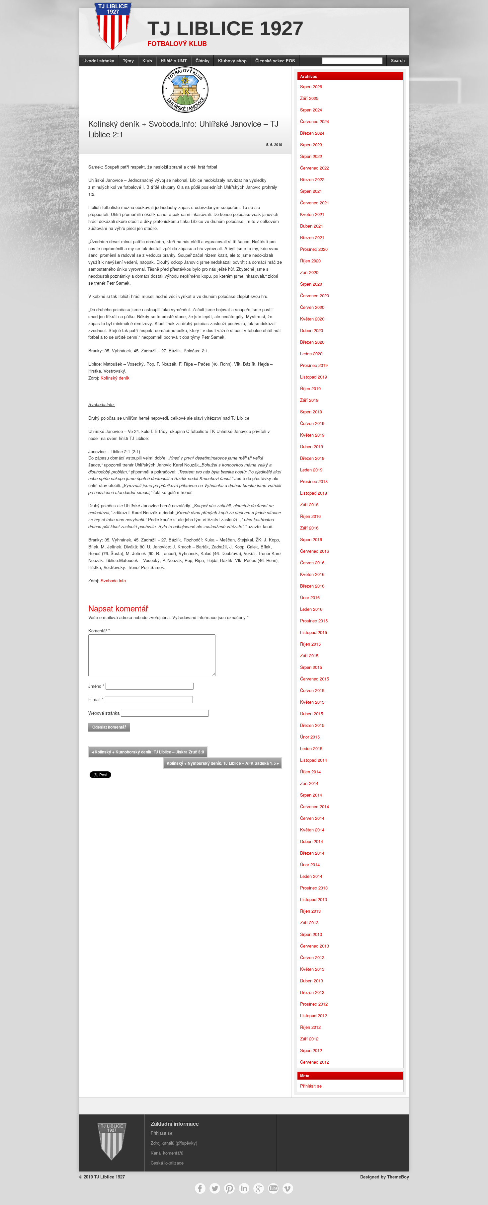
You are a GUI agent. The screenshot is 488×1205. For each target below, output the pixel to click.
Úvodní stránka (98, 60)
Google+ (259, 1188)
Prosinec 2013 (314, 888)
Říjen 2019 (310, 388)
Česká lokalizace (167, 1163)
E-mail (96, 699)
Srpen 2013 (311, 934)
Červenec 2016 (314, 551)
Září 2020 (309, 272)
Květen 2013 (312, 969)
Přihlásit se (311, 1086)
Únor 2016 (310, 597)
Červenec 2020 (314, 295)
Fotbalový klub (177, 43)
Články (202, 60)
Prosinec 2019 (314, 365)
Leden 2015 (311, 748)
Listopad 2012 (313, 1015)
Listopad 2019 (313, 377)
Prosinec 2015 (314, 620)
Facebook (200, 1188)
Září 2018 (309, 504)
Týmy (128, 60)
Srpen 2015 (311, 667)
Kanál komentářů (167, 1153)
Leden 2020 (311, 353)
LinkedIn (244, 1188)
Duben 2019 (311, 446)
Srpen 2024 (311, 109)
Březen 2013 (312, 992)
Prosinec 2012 (314, 1004)
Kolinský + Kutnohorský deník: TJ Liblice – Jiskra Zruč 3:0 (148, 752)
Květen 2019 (312, 435)
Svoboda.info (113, 580)
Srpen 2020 (311, 284)
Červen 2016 (312, 562)
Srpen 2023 (311, 144)
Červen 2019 (312, 423)
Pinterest (229, 1188)
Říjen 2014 (310, 771)
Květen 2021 (312, 214)
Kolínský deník (115, 378)
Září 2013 (309, 922)
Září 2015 (309, 655)
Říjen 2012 (310, 1027)
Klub (147, 60)
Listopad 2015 (313, 632)
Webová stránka (104, 713)
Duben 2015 (311, 713)
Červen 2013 (312, 957)
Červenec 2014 (314, 806)
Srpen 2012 (311, 1050)
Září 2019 (309, 400)
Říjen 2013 (310, 911)
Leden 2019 (311, 469)
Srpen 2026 (311, 86)
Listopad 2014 (313, 760)
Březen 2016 (312, 586)
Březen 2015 (312, 725)
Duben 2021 (311, 226)
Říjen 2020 (310, 260)
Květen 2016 (312, 574)
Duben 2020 (311, 330)
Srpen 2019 (311, 411)
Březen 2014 (312, 853)
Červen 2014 (312, 818)
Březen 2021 (312, 237)
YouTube (273, 1188)
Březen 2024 (312, 133)
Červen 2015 (312, 690)
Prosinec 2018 (314, 481)
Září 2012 (309, 1038)
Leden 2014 (311, 876)
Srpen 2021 (311, 191)
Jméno (96, 686)
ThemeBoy (398, 1176)
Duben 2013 (311, 980)
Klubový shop (232, 60)
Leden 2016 (311, 609)
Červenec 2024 (314, 121)
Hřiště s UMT (174, 60)
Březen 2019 (312, 458)
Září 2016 (309, 528)
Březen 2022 (312, 179)
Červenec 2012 (314, 1062)
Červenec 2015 (314, 678)
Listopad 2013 (313, 899)
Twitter (215, 1188)
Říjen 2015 (310, 644)
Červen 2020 (312, 307)
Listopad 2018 (313, 493)
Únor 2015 (310, 737)
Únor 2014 (310, 864)
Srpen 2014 (311, 795)
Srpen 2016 (311, 539)
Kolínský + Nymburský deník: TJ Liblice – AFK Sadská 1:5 (223, 763)
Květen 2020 (312, 319)
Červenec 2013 (314, 946)
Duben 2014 (311, 841)
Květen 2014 (312, 829)
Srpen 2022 (311, 156)
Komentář (99, 630)
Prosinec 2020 (314, 249)
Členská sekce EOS (275, 60)
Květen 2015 (312, 702)
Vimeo (288, 1188)
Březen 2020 (312, 342)
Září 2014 (309, 783)
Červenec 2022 (314, 168)
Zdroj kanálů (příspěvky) (174, 1143)
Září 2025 (309, 98)
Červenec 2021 (314, 202)
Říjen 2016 (310, 516)
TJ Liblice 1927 (225, 28)
